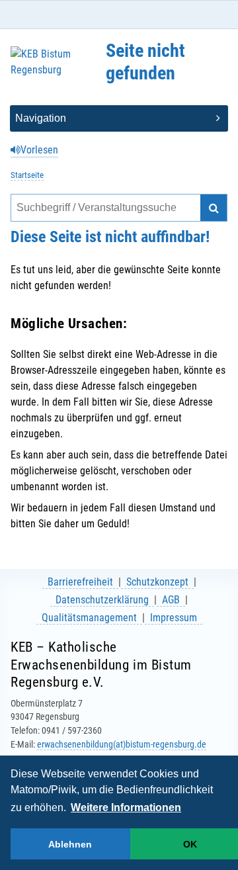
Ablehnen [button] (70, 844)
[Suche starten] (213, 208)
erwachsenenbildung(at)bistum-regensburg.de (121, 744)
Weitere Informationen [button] (126, 807)
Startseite (27, 175)
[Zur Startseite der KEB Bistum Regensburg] (49, 67)
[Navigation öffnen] (119, 118)
